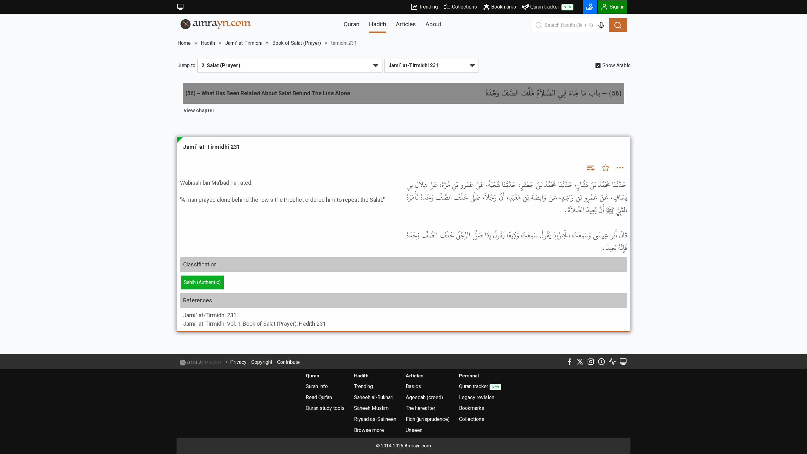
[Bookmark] (605, 167)
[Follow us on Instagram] (591, 361)
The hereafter (420, 408)
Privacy (238, 362)
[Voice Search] (601, 25)
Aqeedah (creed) (424, 397)
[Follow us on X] (580, 361)
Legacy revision (476, 397)
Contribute (288, 362)
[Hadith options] (620, 167)
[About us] (601, 361)
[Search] (618, 25)
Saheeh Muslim (371, 408)
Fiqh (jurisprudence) (428, 419)
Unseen (414, 430)
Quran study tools (325, 408)
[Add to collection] (590, 167)
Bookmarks (503, 7)
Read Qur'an (319, 397)
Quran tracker (550, 7)
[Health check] (612, 361)
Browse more (369, 430)
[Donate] (590, 7)
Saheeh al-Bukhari (373, 397)
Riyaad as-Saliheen (375, 419)
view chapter (199, 111)
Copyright (261, 362)
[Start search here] (538, 25)
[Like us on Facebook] (569, 361)
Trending (428, 7)
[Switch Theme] (180, 7)
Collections (464, 7)
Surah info (317, 386)
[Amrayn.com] (216, 24)
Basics (413, 386)
